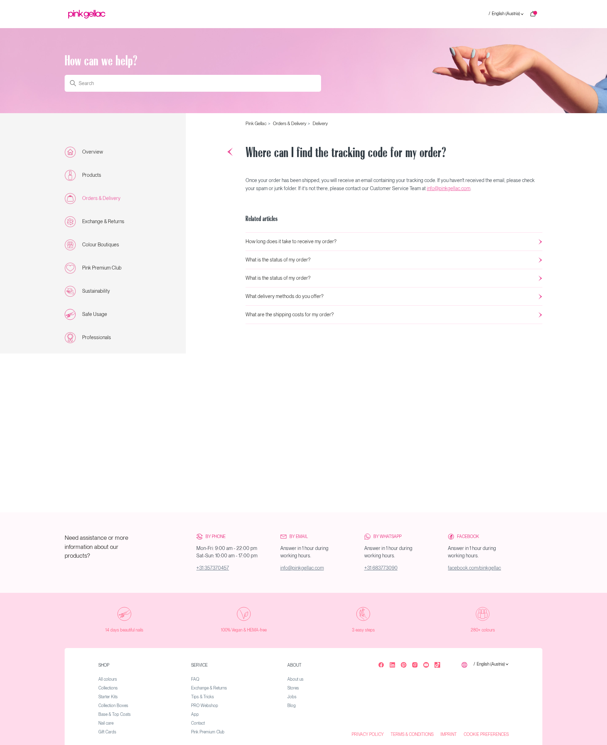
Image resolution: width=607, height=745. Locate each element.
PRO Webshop (204, 705)
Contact (198, 723)
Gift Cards (107, 732)
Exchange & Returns (103, 221)
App (195, 714)
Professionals (96, 337)
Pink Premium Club (102, 268)
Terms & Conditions (412, 734)
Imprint (448, 734)
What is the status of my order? (278, 260)
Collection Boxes (113, 705)
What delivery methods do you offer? (285, 296)
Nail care (105, 723)
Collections (108, 688)
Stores (293, 688)
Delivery (320, 123)
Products (91, 175)
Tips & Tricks (202, 696)
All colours (107, 679)
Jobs (291, 696)
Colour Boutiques (100, 244)
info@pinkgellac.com (448, 188)
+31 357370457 (212, 568)
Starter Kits (108, 696)
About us (295, 679)
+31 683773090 (381, 568)
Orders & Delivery (101, 198)
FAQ (195, 679)
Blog (291, 705)
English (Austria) (504, 14)
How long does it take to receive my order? (291, 241)
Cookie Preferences (486, 734)
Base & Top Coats (114, 714)
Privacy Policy (368, 734)
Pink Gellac (256, 123)
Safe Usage (94, 314)
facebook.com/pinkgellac (474, 568)
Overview (92, 152)
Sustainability (96, 291)
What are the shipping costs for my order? (290, 314)
